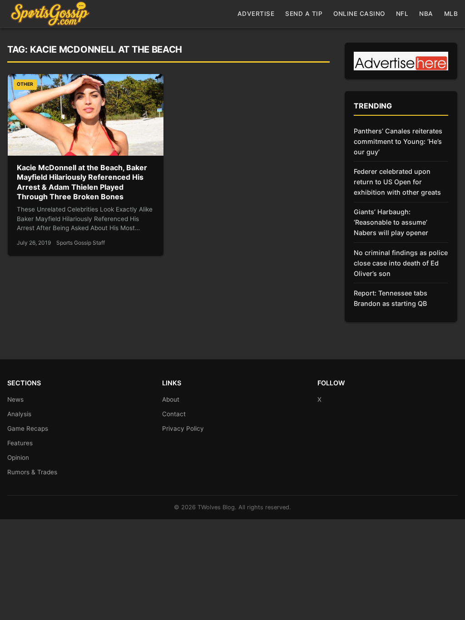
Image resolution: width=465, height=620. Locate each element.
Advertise (256, 13)
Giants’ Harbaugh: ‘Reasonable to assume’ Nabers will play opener (391, 222)
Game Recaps (27, 428)
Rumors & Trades (32, 472)
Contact (174, 414)
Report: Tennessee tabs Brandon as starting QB (390, 298)
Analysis (19, 414)
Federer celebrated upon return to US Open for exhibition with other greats (397, 181)
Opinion (18, 457)
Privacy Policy (183, 428)
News (15, 399)
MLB (451, 13)
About (170, 399)
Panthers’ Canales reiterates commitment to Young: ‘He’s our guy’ (398, 141)
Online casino (359, 13)
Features (20, 443)
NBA (426, 13)
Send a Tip (303, 13)
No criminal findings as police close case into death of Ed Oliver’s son (401, 263)
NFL (402, 13)
